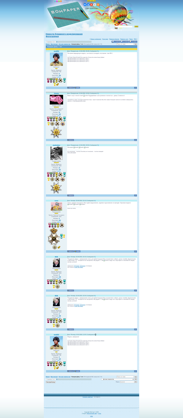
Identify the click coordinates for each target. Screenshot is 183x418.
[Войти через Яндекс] (91, 4)
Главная (55, 1)
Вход (59, 1)
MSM (56, 256)
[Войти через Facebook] (88, 4)
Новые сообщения (96, 39)
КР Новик (76, 266)
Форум (48, 44)
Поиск (131, 39)
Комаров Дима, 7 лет (77, 44)
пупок (56, 200)
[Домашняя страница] (77, 88)
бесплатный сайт (92, 413)
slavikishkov (56, 145)
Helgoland (82, 266)
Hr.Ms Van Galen (78, 267)
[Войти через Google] (94, 4)
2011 (91, 416)
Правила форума (114, 39)
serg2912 (56, 51)
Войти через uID (91, 0)
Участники (105, 39)
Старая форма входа (91, 8)
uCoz (99, 413)
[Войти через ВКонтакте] (84, 4)
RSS (61, 1)
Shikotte (56, 93)
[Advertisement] (90, 389)
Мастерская (54, 44)
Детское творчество (64, 44)
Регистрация (57, 1)
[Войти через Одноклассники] (98, 4)
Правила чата (124, 39)
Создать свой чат (88, 397)
